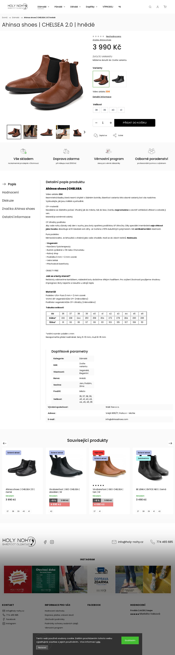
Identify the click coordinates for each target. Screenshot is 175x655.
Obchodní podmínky (55, 619)
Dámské (83, 358)
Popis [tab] (12, 184)
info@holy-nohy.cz (130, 542)
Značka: (102, 40)
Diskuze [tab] (8, 200)
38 (13, 511)
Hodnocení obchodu (54, 610)
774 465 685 (165, 542)
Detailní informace (102, 96)
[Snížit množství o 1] (96, 123)
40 (24, 511)
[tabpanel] (118, 79)
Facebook (45, 542)
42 (51, 511)
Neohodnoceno (113, 36)
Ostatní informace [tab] (16, 217)
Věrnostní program (54, 627)
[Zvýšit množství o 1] (110, 123)
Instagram (52, 542)
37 (8, 511)
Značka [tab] (18, 209)
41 (29, 511)
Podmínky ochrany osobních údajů (61, 623)
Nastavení (42, 648)
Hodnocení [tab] (10, 192)
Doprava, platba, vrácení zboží (59, 615)
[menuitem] (43, 7)
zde (98, 641)
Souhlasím (130, 640)
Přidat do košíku (135, 122)
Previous (5, 443)
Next (171, 443)
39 (18, 511)
